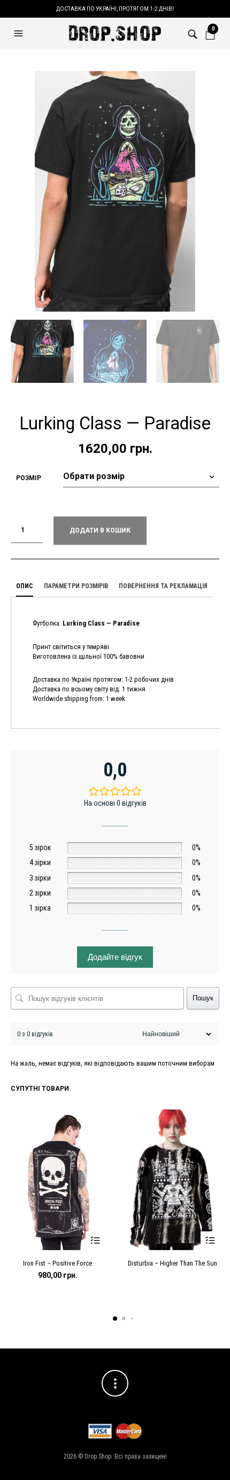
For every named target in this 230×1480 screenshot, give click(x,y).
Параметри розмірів (76, 586)
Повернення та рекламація (163, 586)
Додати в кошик (100, 530)
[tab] (25, 586)
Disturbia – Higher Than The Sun (172, 1263)
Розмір (28, 478)
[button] (19, 34)
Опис (24, 586)
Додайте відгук (115, 956)
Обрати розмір (95, 1240)
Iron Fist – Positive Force (57, 1263)
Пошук (203, 998)
